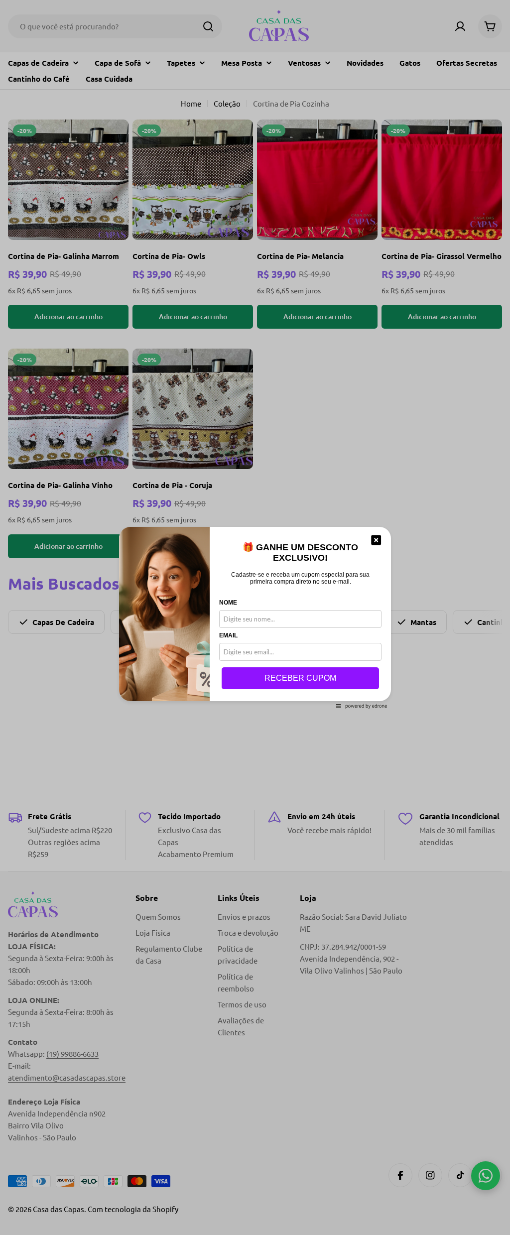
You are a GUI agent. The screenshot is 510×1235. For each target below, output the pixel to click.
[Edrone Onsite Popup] (255, 617)
